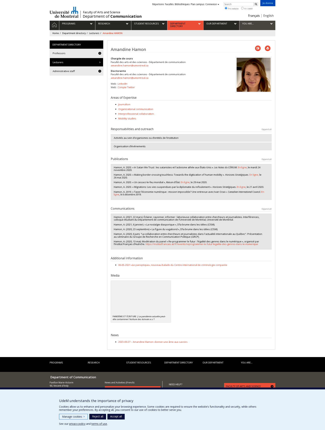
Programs (56, 362)
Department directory (74, 33)
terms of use (99, 423)
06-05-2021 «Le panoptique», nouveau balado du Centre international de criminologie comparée (172, 265)
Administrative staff (64, 71)
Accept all (116, 416)
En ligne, (254, 174)
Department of (112, 16)
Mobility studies (127, 118)
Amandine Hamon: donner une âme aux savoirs (153, 342)
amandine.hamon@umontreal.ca (129, 65)
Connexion (211, 4)
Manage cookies (73, 416)
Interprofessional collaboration (136, 113)
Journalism (124, 104)
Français (254, 16)
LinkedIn (122, 83)
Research (94, 362)
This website (232, 8)
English (268, 16)
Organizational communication (135, 109)
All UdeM (248, 8)
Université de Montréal (64, 12)
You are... (246, 362)
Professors (59, 53)
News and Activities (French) (119, 382)
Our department (213, 362)
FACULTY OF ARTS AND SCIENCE (243, 386)
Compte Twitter (126, 87)
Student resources (138, 362)
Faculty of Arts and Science (101, 12)
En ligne (242, 167)
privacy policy (77, 423)
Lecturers (94, 33)
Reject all (97, 416)
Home (55, 33)
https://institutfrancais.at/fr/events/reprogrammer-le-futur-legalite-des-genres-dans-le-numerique (202, 244)
